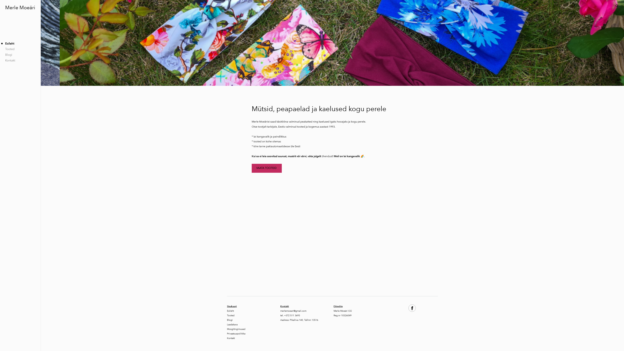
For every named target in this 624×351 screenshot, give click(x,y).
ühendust (327, 156)
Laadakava (232, 324)
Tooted (9, 49)
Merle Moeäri (20, 8)
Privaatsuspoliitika (236, 333)
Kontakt (10, 60)
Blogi (8, 55)
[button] (331, 83)
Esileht (9, 43)
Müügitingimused (236, 329)
